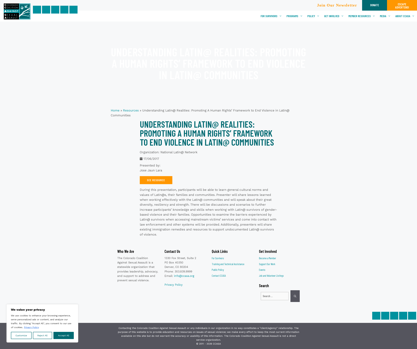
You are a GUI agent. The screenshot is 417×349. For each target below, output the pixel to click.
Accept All (63, 335)
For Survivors (269, 16)
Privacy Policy (31, 327)
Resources (131, 110)
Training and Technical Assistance (228, 264)
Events (262, 269)
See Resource (156, 180)
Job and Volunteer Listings (271, 275)
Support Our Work (267, 264)
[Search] (295, 296)
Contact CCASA (219, 275)
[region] (42, 323)
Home (115, 110)
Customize (21, 335)
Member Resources (359, 16)
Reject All (42, 335)
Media (383, 16)
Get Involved (331, 16)
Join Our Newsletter (337, 5)
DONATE (374, 5)
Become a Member (267, 258)
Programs (292, 16)
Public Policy (218, 269)
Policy (311, 16)
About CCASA (402, 16)
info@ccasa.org (184, 276)
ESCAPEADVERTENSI (402, 5)
